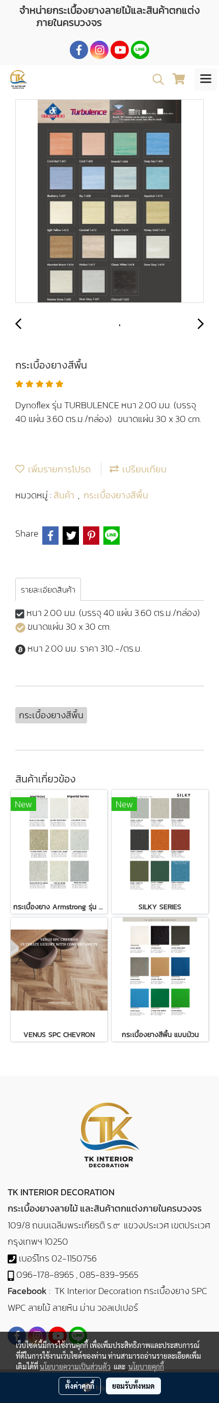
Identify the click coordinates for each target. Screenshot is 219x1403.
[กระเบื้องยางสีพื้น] (109, 201)
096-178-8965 (45, 1274)
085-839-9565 (109, 1274)
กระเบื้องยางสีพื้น (116, 495)
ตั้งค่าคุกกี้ (79, 1385)
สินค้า (65, 495)
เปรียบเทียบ (143, 469)
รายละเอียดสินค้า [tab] (48, 589)
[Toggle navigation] (206, 79)
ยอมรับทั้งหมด (133, 1385)
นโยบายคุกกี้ (146, 1366)
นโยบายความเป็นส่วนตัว (75, 1366)
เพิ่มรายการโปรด (57, 469)
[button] (155, 79)
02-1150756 (74, 1258)
